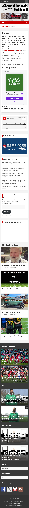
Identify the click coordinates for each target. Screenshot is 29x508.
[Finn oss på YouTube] (15, 489)
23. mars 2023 (5, 442)
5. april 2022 (5, 402)
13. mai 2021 (5, 314)
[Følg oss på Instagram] (20, 489)
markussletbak (12, 338)
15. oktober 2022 (6, 363)
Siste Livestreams (8, 347)
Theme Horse (16, 503)
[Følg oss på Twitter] (9, 489)
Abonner (6, 211)
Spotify (19, 50)
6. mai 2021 (5, 338)
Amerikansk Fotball (18, 501)
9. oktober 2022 (6, 380)
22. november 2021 (7, 291)
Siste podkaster (8, 425)
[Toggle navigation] (3, 22)
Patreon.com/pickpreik (9, 57)
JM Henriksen (12, 267)
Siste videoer (7, 386)
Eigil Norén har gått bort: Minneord (13, 265)
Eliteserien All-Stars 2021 (10, 289)
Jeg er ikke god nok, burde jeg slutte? (14, 336)
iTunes (13, 50)
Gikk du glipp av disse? (10, 245)
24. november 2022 (7, 459)
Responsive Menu (26, 1)
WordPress (19, 505)
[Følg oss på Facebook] (3, 489)
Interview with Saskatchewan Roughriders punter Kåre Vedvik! (12, 417)
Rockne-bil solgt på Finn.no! (11, 312)
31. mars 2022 (5, 420)
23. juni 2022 (5, 267)
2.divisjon (18, 164)
